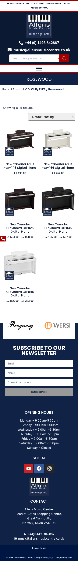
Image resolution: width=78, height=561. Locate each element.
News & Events (15, 3)
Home (6, 89)
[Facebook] (39, 468)
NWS (69, 557)
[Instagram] (49, 468)
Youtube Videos (35, 3)
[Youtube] (28, 468)
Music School (39, 7)
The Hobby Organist (58, 3)
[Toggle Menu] (39, 68)
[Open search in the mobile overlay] (39, 58)
